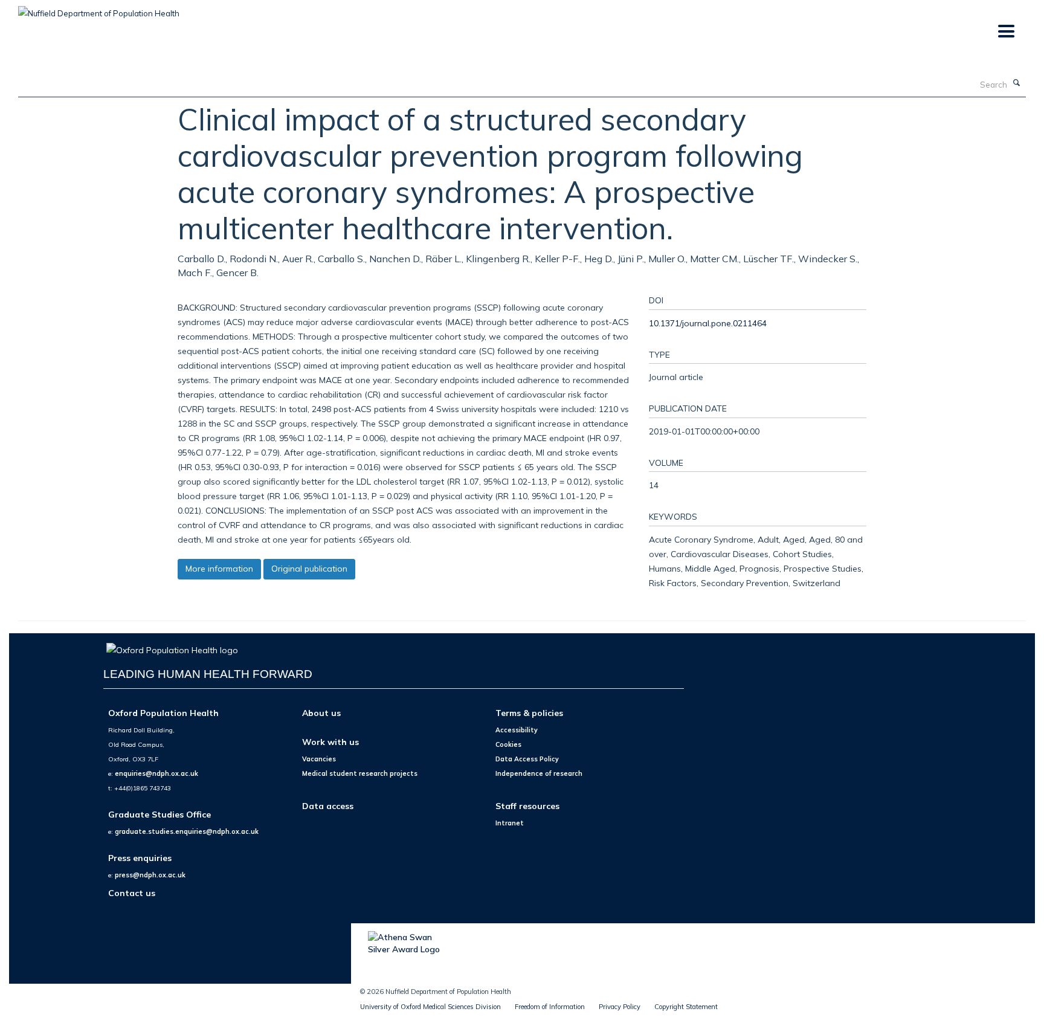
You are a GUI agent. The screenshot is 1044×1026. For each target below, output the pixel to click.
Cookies (508, 744)
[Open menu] (1005, 31)
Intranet (509, 823)
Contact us (131, 893)
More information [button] (219, 568)
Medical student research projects (359, 773)
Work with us (330, 742)
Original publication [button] (309, 568)
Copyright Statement (686, 1006)
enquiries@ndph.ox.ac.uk (156, 773)
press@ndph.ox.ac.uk (150, 875)
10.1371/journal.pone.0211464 (708, 323)
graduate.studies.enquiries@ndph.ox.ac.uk (187, 831)
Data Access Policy (527, 759)
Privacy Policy (619, 1006)
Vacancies (319, 759)
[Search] (1016, 83)
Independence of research (538, 773)
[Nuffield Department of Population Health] (98, 9)
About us (321, 713)
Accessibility (516, 730)
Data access (327, 806)
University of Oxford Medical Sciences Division (430, 1006)
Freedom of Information (550, 1006)
